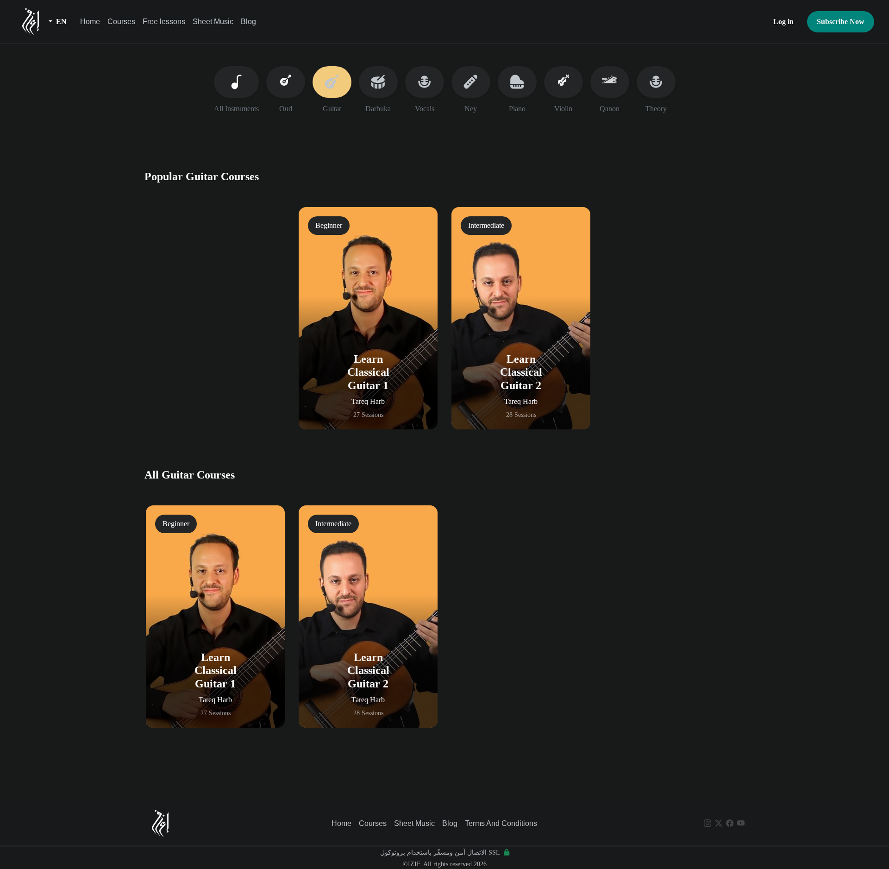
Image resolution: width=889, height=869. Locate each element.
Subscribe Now (840, 21)
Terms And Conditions (501, 823)
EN (60, 21)
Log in (783, 21)
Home (90, 21)
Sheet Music (213, 21)
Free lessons (164, 21)
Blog (248, 21)
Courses (121, 21)
